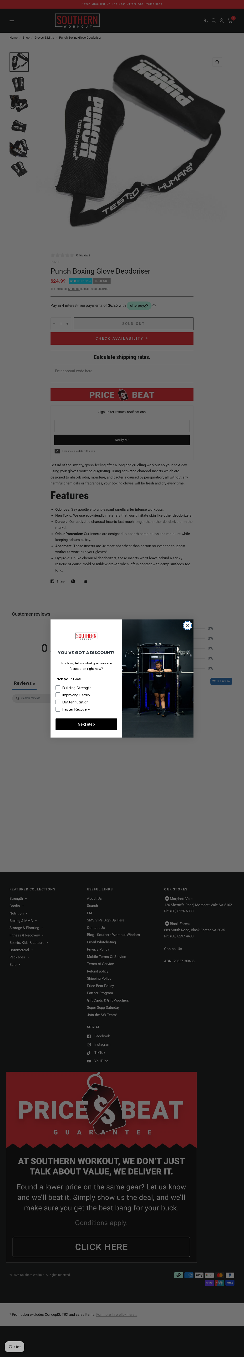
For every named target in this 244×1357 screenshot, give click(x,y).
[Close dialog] (187, 625)
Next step (86, 724)
